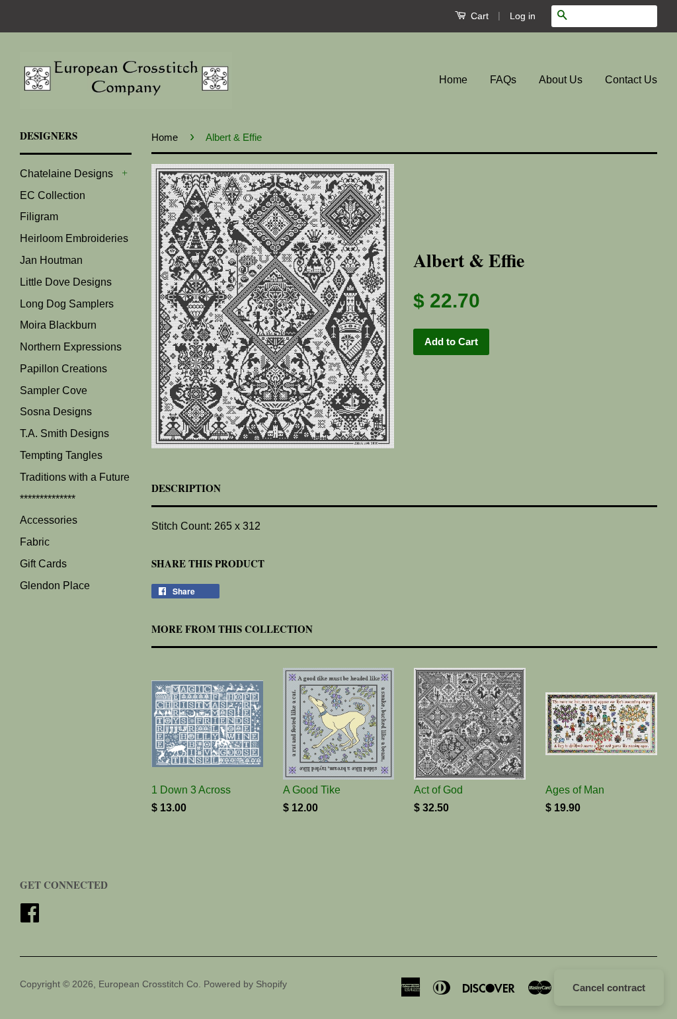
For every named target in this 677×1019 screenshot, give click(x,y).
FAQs (503, 79)
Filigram (39, 216)
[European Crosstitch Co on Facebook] (30, 917)
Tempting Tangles (61, 455)
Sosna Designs (56, 411)
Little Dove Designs (66, 282)
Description (186, 488)
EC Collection (52, 195)
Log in (523, 16)
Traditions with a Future (75, 477)
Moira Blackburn (58, 325)
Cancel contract (609, 987)
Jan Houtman (51, 260)
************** (47, 499)
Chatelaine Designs (66, 173)
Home (453, 79)
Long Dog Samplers (67, 303)
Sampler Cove (53, 390)
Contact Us (631, 79)
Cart (478, 16)
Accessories (48, 520)
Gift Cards (43, 563)
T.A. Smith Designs (64, 433)
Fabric (35, 542)
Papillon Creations (63, 368)
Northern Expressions (71, 346)
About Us (560, 79)
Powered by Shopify (245, 984)
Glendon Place (55, 585)
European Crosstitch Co (148, 984)
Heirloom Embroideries (74, 238)
